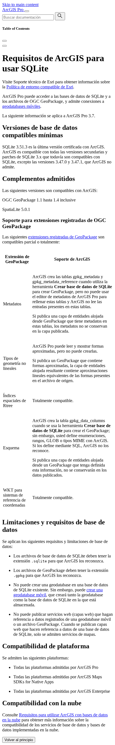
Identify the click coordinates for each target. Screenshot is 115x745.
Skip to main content (20, 4)
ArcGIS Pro (13, 9)
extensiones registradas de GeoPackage (62, 237)
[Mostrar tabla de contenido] (4, 46)
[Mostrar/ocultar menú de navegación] (27, 11)
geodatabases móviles (21, 106)
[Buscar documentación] (60, 16)
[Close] (4, 41)
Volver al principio (18, 740)
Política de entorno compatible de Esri (39, 86)
